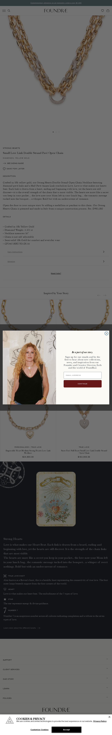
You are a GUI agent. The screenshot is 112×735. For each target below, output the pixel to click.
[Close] (109, 717)
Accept (66, 730)
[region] (56, 724)
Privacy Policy (99, 721)
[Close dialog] (106, 333)
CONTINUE (83, 384)
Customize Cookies (39, 730)
